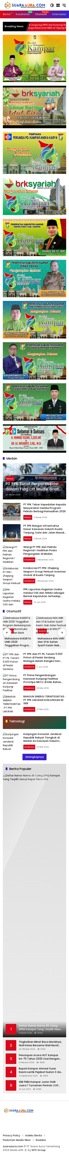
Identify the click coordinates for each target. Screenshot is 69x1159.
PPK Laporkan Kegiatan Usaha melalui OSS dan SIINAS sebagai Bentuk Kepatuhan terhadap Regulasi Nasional (43, 594)
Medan (10, 478)
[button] (52, 5)
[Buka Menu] (58, 5)
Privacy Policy (11, 1135)
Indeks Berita (33, 1135)
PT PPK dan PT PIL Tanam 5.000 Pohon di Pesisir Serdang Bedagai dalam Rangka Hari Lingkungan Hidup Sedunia (42, 659)
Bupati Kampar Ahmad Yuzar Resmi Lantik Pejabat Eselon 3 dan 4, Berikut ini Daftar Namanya (40, 1070)
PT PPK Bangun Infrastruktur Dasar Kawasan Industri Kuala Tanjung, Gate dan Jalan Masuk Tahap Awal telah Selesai (43, 531)
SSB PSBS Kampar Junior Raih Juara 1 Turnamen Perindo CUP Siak (38, 1083)
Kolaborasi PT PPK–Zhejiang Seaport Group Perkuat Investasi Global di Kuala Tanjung (44, 571)
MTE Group (39, 1150)
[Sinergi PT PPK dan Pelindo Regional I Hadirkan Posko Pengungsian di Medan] (12, 554)
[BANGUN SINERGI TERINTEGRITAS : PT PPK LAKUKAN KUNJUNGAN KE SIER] (12, 703)
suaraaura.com (13, 1146)
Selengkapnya (34, 757)
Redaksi (41, 1140)
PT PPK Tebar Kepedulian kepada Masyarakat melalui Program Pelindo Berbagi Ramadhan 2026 (44, 508)
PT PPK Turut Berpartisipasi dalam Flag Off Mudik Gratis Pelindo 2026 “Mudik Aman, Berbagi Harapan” (33, 486)
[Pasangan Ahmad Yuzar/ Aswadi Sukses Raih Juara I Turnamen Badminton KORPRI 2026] (56, 26)
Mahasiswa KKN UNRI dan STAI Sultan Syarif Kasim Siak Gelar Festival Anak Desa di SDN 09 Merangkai (51, 642)
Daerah (42, 631)
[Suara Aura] (24, 5)
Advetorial (29, 559)
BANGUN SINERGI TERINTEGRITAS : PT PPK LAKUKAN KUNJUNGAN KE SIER (44, 700)
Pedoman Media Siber (17, 1140)
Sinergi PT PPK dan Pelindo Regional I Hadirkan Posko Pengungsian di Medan (40, 550)
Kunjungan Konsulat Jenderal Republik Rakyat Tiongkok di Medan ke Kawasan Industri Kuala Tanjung (42, 739)
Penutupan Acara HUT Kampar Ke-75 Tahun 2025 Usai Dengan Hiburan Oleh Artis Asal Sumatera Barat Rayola (40, 1057)
